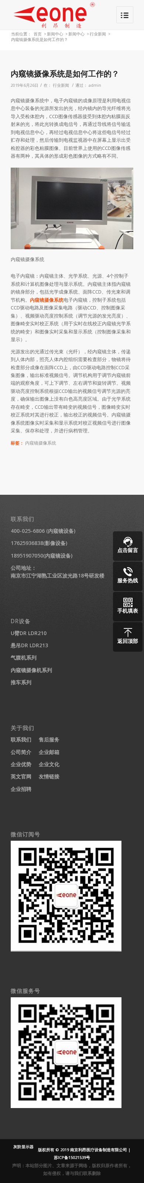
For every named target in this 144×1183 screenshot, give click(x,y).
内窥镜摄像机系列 (31, 669)
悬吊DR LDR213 (29, 645)
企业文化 (49, 764)
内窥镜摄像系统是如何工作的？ (65, 73)
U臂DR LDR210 (29, 633)
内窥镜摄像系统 (47, 299)
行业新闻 (98, 34)
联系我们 (21, 739)
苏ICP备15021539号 (72, 1157)
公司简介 (21, 751)
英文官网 (21, 776)
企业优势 (21, 764)
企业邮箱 (49, 751)
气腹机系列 (24, 657)
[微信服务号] (66, 1106)
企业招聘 (21, 788)
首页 (38, 34)
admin (95, 85)
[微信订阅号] (66, 949)
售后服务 (49, 739)
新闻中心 (55, 34)
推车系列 (21, 682)
